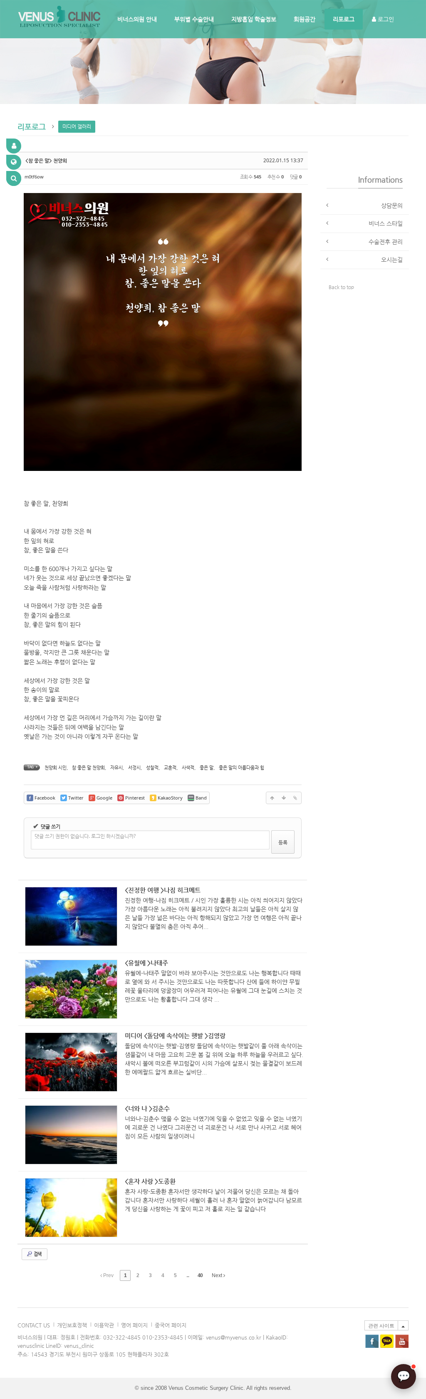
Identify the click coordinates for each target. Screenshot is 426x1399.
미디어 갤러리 (76, 126)
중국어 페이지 (170, 1325)
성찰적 (152, 767)
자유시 (116, 767)
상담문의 (392, 205)
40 (200, 1275)
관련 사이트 (381, 1326)
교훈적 (170, 767)
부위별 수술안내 (194, 19)
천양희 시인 (56, 767)
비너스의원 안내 (137, 19)
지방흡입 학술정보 (253, 19)
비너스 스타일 (386, 223)
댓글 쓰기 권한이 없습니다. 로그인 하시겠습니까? (85, 835)
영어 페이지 (134, 1325)
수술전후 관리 (386, 241)
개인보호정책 (72, 1325)
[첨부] (295, 798)
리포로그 (343, 19)
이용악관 (104, 1325)
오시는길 (392, 259)
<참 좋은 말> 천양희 (46, 160)
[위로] (272, 798)
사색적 (188, 767)
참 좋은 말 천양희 (88, 767)
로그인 (385, 19)
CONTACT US (33, 1325)
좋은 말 (206, 767)
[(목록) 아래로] (284, 798)
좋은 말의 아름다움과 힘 (241, 767)
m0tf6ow (34, 176)
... (187, 1275)
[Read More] (162, 916)
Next (217, 1275)
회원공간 (304, 19)
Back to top (341, 287)
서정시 (134, 767)
